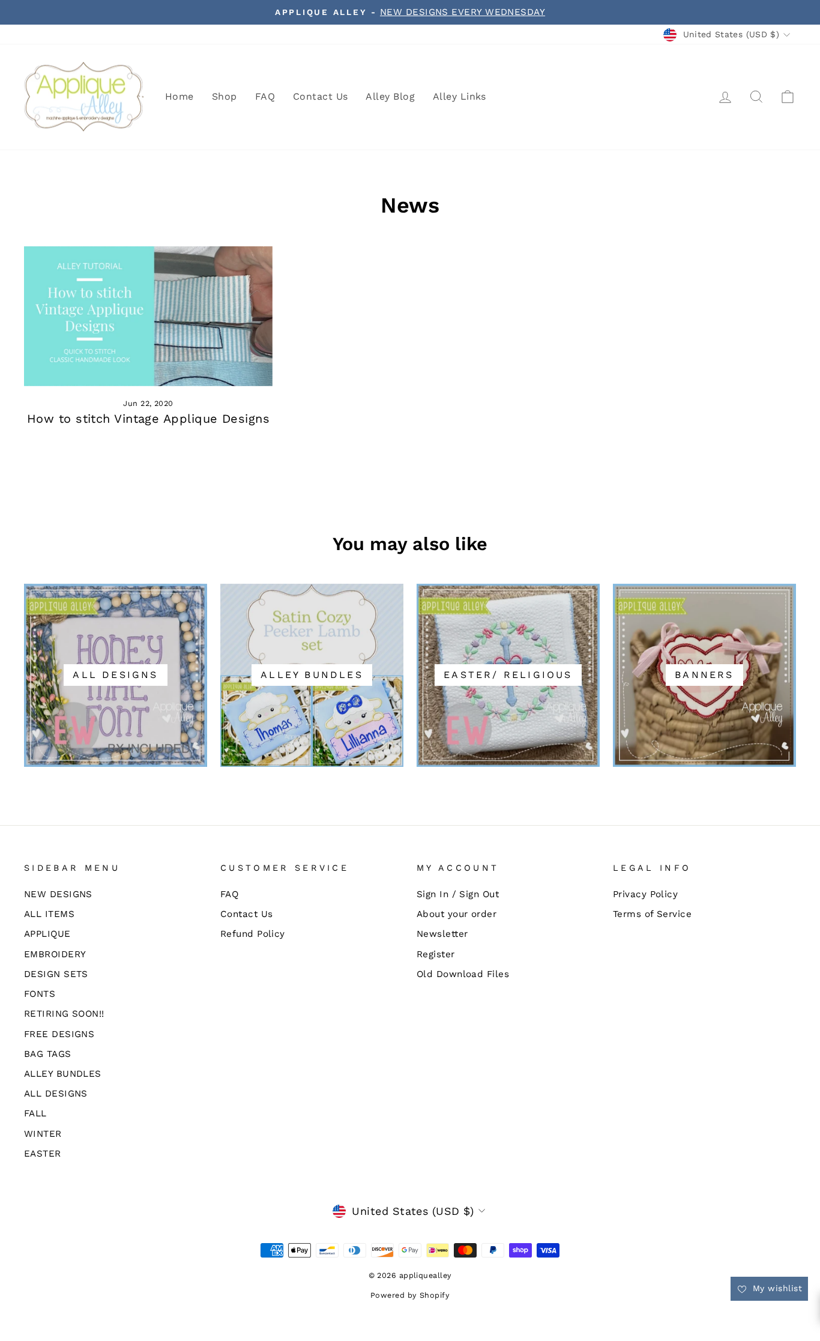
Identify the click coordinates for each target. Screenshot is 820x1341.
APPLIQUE (47, 933)
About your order (456, 914)
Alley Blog (390, 96)
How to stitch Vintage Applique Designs (148, 418)
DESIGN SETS (56, 974)
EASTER (42, 1153)
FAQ (265, 96)
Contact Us (320, 96)
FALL (35, 1113)
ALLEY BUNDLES (62, 1073)
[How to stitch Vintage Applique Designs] (148, 316)
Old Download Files (463, 974)
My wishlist (776, 1288)
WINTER (43, 1133)
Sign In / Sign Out (458, 894)
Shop (224, 96)
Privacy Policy (645, 894)
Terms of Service (652, 914)
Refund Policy (252, 933)
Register (436, 954)
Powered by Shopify (410, 1295)
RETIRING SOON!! (64, 1013)
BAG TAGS (47, 1054)
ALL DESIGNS (56, 1093)
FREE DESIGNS (59, 1034)
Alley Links (459, 96)
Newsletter (442, 933)
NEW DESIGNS (58, 894)
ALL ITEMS (49, 914)
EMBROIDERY (55, 954)
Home (179, 96)
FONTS (39, 993)
